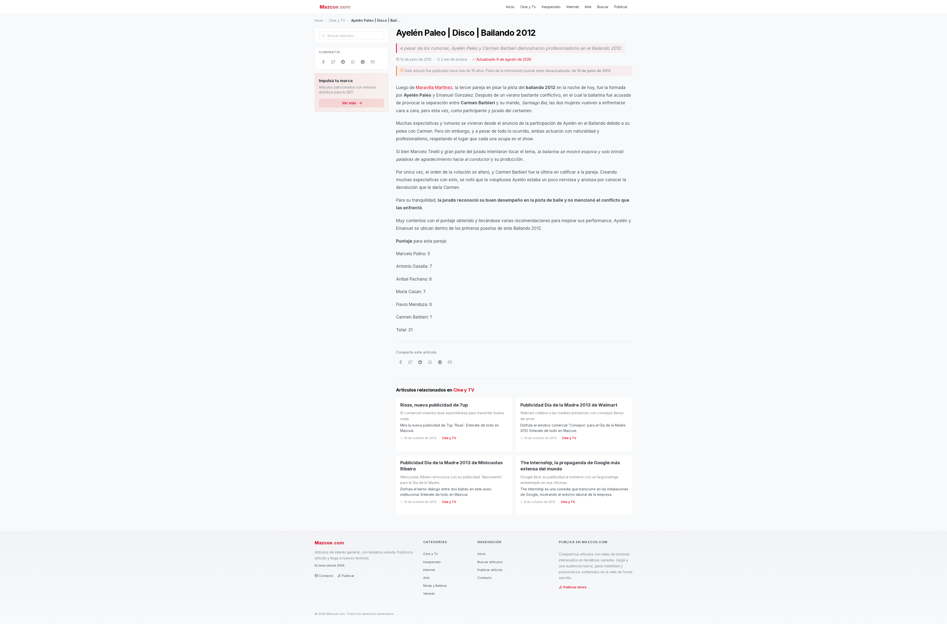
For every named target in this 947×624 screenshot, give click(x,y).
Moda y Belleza (435, 586)
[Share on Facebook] (323, 61)
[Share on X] (333, 61)
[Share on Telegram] (362, 61)
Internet (572, 7)
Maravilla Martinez (434, 87)
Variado (429, 593)
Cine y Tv (528, 7)
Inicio (510, 7)
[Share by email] (372, 61)
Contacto (326, 576)
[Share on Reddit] (343, 61)
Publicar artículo (490, 570)
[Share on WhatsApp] (352, 61)
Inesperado (551, 7)
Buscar (602, 7)
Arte (588, 7)
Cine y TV (337, 20)
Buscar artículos (490, 562)
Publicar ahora (574, 587)
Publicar (620, 7)
